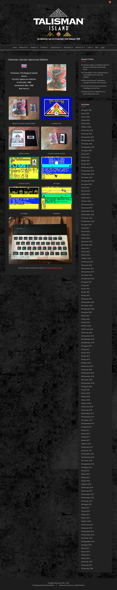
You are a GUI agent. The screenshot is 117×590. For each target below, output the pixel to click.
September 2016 (88, 464)
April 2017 (86, 440)
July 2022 (86, 248)
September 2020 (88, 309)
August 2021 (87, 282)
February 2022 (88, 262)
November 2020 (88, 302)
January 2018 (87, 410)
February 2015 (88, 525)
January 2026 (87, 134)
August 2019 (87, 346)
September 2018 (88, 383)
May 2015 (86, 515)
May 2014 (86, 555)
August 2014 (87, 545)
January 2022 (87, 265)
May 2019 (86, 356)
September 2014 (88, 541)
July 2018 (86, 390)
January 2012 (87, 565)
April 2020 (86, 322)
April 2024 (86, 198)
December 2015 (88, 494)
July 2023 (86, 228)
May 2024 (86, 194)
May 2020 (86, 319)
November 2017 (88, 417)
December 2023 (88, 211)
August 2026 (87, 110)
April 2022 (86, 255)
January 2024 (87, 208)
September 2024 (88, 181)
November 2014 (88, 535)
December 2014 (88, 531)
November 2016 (88, 457)
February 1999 (88, 568)
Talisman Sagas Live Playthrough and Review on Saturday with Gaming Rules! (96, 67)
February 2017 (88, 447)
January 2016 (87, 491)
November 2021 (88, 272)
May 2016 (86, 477)
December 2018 (88, 373)
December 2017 (88, 413)
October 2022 (87, 245)
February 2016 (88, 488)
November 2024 (88, 174)
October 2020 (87, 306)
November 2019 (88, 339)
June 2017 (86, 434)
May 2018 (86, 397)
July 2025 (86, 154)
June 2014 (86, 552)
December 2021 (88, 269)
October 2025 (87, 144)
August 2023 (87, 225)
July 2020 (86, 316)
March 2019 (87, 363)
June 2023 (86, 231)
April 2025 (86, 164)
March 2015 (87, 521)
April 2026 (86, 124)
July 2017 (86, 430)
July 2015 (86, 508)
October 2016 (87, 461)
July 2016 (86, 471)
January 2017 (87, 451)
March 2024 (87, 201)
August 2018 (87, 386)
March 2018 (87, 403)
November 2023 (88, 215)
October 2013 (87, 562)
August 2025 (87, 151)
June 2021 (86, 289)
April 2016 (86, 481)
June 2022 (86, 252)
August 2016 (87, 467)
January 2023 (87, 242)
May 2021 (86, 292)
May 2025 (86, 161)
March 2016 (87, 484)
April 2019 (86, 359)
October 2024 (87, 177)
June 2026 (86, 117)
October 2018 (87, 380)
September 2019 (88, 343)
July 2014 (86, 548)
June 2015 (86, 511)
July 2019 (86, 349)
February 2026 (88, 130)
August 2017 (87, 427)
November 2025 (88, 140)
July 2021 (86, 285)
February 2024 (88, 205)
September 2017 (88, 423)
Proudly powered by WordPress (44, 585)
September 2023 (88, 221)
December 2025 (88, 137)
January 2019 (87, 370)
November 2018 (88, 376)
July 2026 (86, 113)
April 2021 (86, 295)
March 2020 (87, 326)
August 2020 (87, 312)
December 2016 (88, 454)
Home (15, 47)
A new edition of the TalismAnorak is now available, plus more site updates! (95, 75)
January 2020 (87, 333)
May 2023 (86, 235)
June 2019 (86, 353)
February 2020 (88, 329)
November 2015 (88, 498)
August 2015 (87, 504)
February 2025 (88, 167)
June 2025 (86, 157)
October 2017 (87, 420)
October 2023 (87, 218)
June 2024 (86, 191)
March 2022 (87, 258)
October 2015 (87, 501)
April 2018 (86, 400)
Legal (102, 47)
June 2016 (86, 474)
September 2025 (88, 147)
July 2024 (86, 188)
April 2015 (86, 518)
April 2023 (86, 238)
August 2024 (87, 184)
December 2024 (88, 171)
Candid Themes (79, 585)
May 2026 (86, 120)
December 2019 (88, 336)
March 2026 (87, 127)
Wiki (96, 47)
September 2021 (88, 279)
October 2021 (87, 275)
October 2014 (87, 538)
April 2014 (86, 558)
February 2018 (88, 407)
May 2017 (86, 437)
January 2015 (87, 528)
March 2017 (87, 444)
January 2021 (87, 299)
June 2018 (86, 393)
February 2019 (88, 366)
